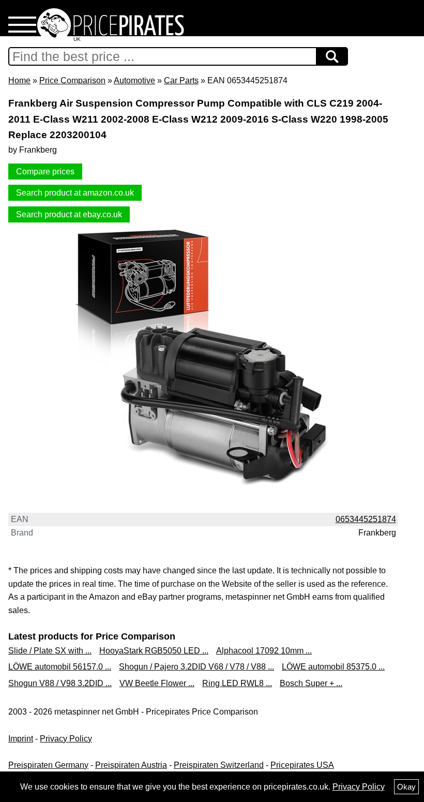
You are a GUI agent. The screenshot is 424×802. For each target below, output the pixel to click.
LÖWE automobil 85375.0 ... (333, 666)
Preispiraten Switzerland (219, 765)
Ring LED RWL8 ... (237, 683)
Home (19, 80)
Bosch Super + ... (311, 683)
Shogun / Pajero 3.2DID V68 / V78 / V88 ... (196, 666)
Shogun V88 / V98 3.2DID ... (60, 683)
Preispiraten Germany (48, 765)
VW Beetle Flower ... (156, 683)
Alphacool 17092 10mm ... (264, 650)
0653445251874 (366, 519)
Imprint (20, 738)
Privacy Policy (66, 738)
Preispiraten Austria (131, 765)
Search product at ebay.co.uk (69, 214)
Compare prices (45, 171)
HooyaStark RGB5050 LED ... (153, 650)
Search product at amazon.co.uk (75, 192)
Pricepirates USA (302, 765)
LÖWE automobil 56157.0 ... (59, 666)
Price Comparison (72, 80)
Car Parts (181, 80)
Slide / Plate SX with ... (50, 650)
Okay (406, 786)
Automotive (134, 80)
